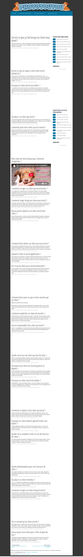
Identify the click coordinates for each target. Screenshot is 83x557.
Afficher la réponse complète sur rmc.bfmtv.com (31, 362)
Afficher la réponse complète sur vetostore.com (31, 430)
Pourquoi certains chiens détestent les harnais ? (64, 46)
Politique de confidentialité (32, 552)
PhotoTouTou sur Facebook (23, 554)
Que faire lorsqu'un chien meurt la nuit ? (63, 39)
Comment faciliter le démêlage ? (61, 135)
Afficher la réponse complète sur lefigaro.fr (30, 82)
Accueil (14, 13)
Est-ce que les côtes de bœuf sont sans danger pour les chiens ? (64, 131)
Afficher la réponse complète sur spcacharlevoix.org (32, 387)
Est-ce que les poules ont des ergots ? (62, 119)
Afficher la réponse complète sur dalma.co (30, 135)
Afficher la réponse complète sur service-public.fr (31, 220)
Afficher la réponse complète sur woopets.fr (30, 197)
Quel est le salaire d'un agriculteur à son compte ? (64, 124)
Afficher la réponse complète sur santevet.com (31, 310)
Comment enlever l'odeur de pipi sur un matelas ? (64, 56)
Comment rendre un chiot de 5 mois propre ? (18, 546)
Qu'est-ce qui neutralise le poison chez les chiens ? (64, 128)
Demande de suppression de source (18, 82)
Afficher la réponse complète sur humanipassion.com (32, 262)
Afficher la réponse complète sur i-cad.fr (30, 486)
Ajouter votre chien (52, 13)
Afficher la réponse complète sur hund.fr (30, 274)
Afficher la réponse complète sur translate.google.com (32, 207)
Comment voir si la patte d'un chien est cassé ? (64, 44)
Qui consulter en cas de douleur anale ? (63, 117)
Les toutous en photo (39, 13)
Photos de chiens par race (25, 13)
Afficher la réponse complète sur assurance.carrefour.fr (32, 476)
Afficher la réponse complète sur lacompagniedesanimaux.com (33, 528)
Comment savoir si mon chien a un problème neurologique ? (41, 546)
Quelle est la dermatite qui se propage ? (63, 54)
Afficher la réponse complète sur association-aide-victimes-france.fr (34, 332)
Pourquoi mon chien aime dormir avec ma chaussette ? (63, 122)
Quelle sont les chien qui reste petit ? (62, 114)
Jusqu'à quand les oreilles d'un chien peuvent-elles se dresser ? (63, 138)
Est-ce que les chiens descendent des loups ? (63, 41)
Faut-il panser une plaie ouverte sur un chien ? (64, 59)
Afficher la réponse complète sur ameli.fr (30, 443)
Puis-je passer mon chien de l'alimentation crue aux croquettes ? (64, 52)
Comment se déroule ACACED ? (61, 133)
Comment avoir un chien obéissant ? (62, 49)
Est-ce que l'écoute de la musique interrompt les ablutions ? (64, 62)
